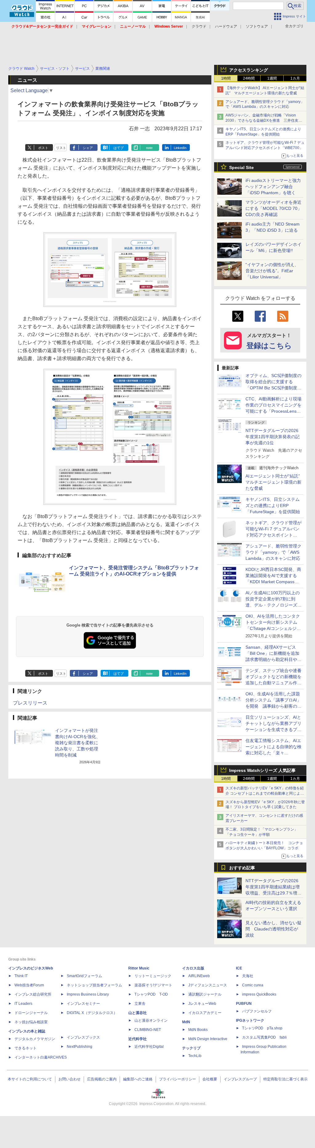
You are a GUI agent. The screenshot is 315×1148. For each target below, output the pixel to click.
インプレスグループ (240, 1079)
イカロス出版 (193, 968)
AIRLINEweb (199, 976)
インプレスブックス (83, 1037)
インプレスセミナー (83, 1003)
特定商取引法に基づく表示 (285, 1079)
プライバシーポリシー (177, 1079)
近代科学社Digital (149, 1046)
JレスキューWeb (202, 1003)
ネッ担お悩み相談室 (31, 1022)
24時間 (249, 78)
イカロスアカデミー (204, 1013)
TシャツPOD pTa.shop (262, 1028)
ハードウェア (226, 26)
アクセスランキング (248, 70)
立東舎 (140, 1003)
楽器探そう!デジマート (153, 985)
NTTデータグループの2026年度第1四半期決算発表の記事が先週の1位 (272, 436)
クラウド (199, 26)
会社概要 (209, 1079)
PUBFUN (244, 1003)
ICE (239, 968)
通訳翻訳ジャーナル (204, 994)
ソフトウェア (257, 26)
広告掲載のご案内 (102, 1079)
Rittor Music (139, 968)
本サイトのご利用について (30, 1079)
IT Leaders (23, 1003)
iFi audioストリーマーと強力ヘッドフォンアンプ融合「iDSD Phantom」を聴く (273, 186)
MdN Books (198, 1030)
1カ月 (295, 78)
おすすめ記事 (242, 867)
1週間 (272, 78)
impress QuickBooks (259, 994)
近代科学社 (137, 1039)
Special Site (241, 167)
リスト (61, 148)
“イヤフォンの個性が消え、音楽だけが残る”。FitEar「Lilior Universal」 (272, 270)
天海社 (247, 976)
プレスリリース (30, 703)
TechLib (194, 1056)
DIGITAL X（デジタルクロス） (92, 1013)
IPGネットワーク (250, 1020)
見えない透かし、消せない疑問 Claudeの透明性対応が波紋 (273, 929)
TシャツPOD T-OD (151, 994)
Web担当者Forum (29, 985)
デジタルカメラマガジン (34, 1039)
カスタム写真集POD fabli (264, 1037)
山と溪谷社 (137, 1013)
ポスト (43, 148)
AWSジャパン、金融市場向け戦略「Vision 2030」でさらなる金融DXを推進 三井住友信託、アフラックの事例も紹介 (263, 120)
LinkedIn (180, 148)
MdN (186, 1022)
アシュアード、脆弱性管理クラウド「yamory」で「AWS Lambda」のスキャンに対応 (273, 552)
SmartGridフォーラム (84, 976)
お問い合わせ (69, 1079)
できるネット (25, 1048)
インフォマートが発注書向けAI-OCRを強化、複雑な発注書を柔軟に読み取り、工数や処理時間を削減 (77, 742)
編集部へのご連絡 (138, 1079)
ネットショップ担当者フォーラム (94, 985)
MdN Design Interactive (207, 1039)
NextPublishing (79, 1046)
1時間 (226, 78)
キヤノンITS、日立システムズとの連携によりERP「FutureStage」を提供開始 (272, 505)
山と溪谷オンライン (151, 1020)
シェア (88, 148)
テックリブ (191, 1048)
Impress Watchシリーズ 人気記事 (262, 770)
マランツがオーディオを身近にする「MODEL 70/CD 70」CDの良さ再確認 (273, 208)
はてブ (119, 148)
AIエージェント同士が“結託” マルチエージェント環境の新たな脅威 (274, 482)
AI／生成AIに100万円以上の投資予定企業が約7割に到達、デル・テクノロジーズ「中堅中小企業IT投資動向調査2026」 (273, 605)
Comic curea (252, 985)
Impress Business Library (88, 994)
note (149, 148)
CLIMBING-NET (147, 1030)
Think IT (21, 976)
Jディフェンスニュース (207, 985)
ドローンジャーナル (31, 1013)
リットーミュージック (152, 976)
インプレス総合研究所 (32, 994)
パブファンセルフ (257, 1011)
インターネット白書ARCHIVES (40, 1057)
